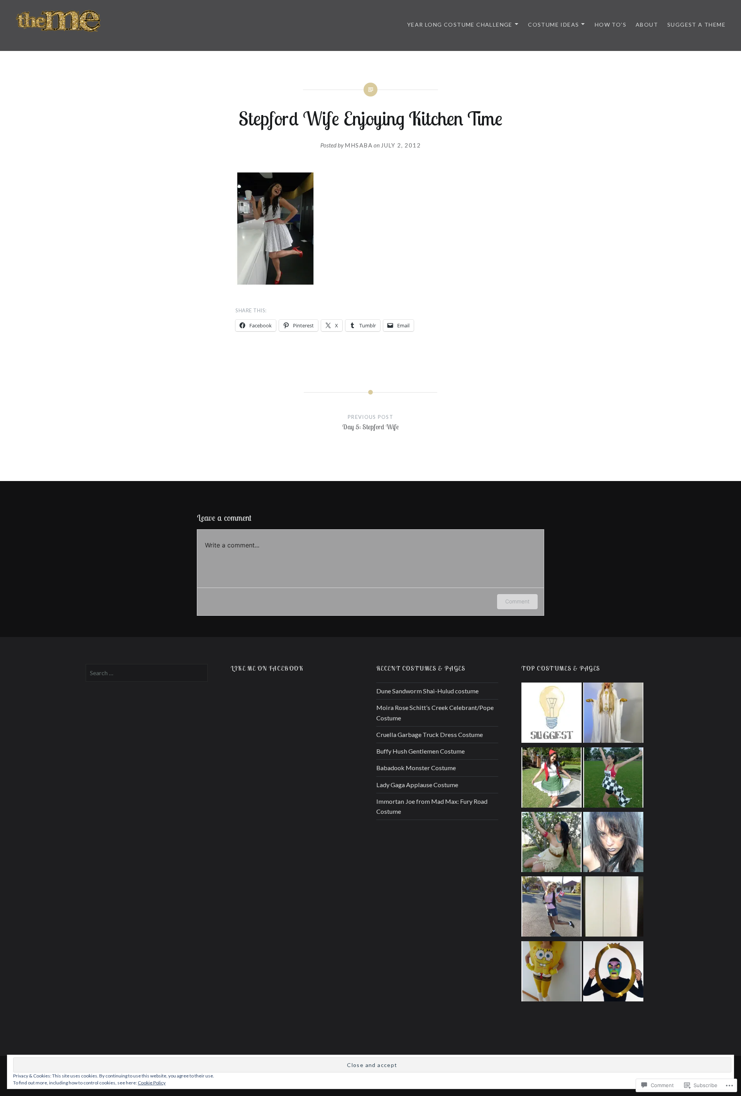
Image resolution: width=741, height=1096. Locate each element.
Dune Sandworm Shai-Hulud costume (427, 691)
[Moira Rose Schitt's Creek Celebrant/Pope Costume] (613, 714)
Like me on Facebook (267, 668)
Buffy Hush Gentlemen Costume (420, 751)
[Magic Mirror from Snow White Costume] (613, 972)
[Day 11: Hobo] (613, 843)
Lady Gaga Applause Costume (417, 784)
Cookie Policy (152, 1083)
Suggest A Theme (696, 24)
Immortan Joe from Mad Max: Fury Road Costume (431, 806)
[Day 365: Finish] (613, 778)
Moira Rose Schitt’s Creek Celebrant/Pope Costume (435, 712)
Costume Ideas (553, 24)
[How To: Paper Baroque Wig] (613, 907)
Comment (517, 601)
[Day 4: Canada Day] (551, 907)
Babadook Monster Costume (416, 767)
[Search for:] (147, 672)
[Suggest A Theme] (551, 714)
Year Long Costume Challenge (460, 24)
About (647, 24)
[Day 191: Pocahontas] (551, 843)
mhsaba (358, 145)
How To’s (610, 24)
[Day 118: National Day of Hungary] (551, 778)
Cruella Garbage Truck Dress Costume (429, 734)
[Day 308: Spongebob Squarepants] (551, 972)
